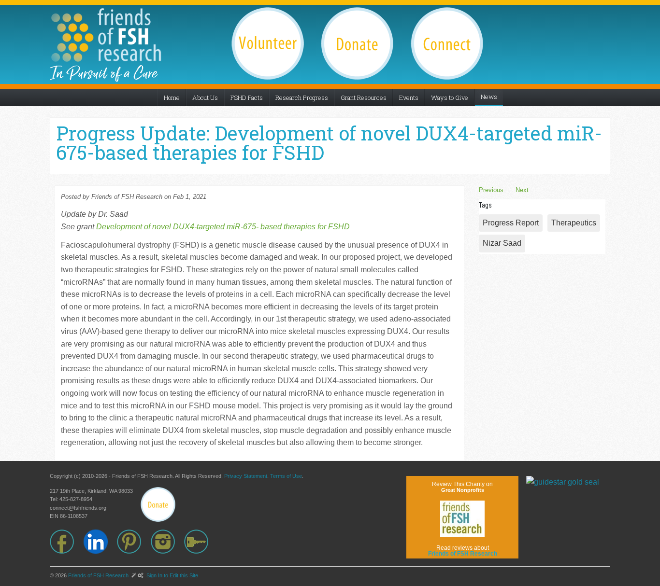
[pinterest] (134, 542)
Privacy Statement (245, 476)
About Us (205, 97)
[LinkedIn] (100, 542)
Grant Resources (364, 97)
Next (522, 190)
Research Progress (301, 97)
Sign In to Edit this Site (171, 575)
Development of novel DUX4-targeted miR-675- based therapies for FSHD (223, 227)
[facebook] (67, 542)
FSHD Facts (246, 97)
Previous (491, 190)
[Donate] (158, 504)
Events (408, 97)
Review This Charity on (462, 487)
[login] (201, 542)
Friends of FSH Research (98, 575)
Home (172, 97)
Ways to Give (449, 97)
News (489, 96)
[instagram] (168, 542)
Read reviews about (462, 550)
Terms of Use (286, 476)
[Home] (106, 34)
